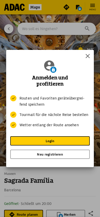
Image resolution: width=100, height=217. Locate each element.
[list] (50, 111)
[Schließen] (88, 56)
